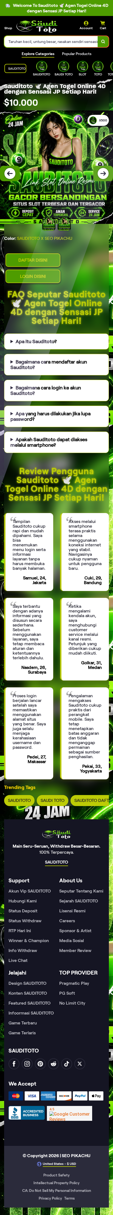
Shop (8, 28)
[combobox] (51, 41)
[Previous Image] (10, 173)
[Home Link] (37, 26)
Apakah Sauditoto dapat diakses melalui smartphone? (48, 442)
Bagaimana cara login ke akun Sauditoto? (45, 390)
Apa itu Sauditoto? (36, 341)
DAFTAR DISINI (32, 260)
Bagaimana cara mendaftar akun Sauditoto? (48, 364)
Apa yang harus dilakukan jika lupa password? (50, 416)
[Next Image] (103, 173)
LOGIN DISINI (33, 276)
